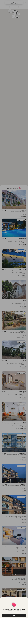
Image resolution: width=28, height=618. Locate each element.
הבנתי (14, 615)
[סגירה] (2, 598)
